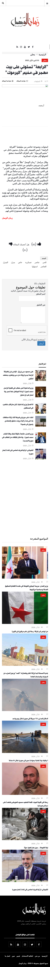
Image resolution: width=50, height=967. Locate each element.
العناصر (43, 266)
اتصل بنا (7, 956)
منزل (13, 262)
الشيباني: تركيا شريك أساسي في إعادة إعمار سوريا (30, 890)
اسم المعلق (40, 293)
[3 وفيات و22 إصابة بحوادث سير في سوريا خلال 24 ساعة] (25, 752)
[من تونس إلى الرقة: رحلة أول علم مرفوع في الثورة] (25, 623)
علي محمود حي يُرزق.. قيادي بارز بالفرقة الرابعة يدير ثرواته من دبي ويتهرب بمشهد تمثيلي (18, 375)
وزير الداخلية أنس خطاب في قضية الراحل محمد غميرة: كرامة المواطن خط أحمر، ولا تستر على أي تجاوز (18, 392)
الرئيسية (42, 54)
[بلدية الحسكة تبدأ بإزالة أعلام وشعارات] (25, 665)
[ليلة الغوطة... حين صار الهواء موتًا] (25, 839)
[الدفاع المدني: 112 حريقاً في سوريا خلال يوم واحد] (25, 710)
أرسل (41, 343)
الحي (44, 262)
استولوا (35, 266)
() (34, 243)
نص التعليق (41, 304)
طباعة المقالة (6, 81)
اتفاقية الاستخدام (27, 956)
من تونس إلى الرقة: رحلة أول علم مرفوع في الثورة (30, 631)
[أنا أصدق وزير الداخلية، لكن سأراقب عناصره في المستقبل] (40, 413)
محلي (32, 54)
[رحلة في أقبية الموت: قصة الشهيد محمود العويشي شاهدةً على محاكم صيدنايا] (25, 794)
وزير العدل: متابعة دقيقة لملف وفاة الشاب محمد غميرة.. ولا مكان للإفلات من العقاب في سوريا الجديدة (17, 437)
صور (13, 956)
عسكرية (28, 262)
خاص (20, 262)
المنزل (5, 262)
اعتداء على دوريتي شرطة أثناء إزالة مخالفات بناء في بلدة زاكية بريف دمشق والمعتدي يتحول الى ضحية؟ (18, 421)
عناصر (37, 262)
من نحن (37, 956)
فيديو (18, 956)
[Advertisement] (25, 498)
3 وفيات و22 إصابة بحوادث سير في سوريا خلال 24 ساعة (28, 760)
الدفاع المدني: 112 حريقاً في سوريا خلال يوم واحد (30, 719)
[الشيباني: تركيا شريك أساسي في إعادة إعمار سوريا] (40, 458)
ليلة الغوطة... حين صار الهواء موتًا (36, 848)
